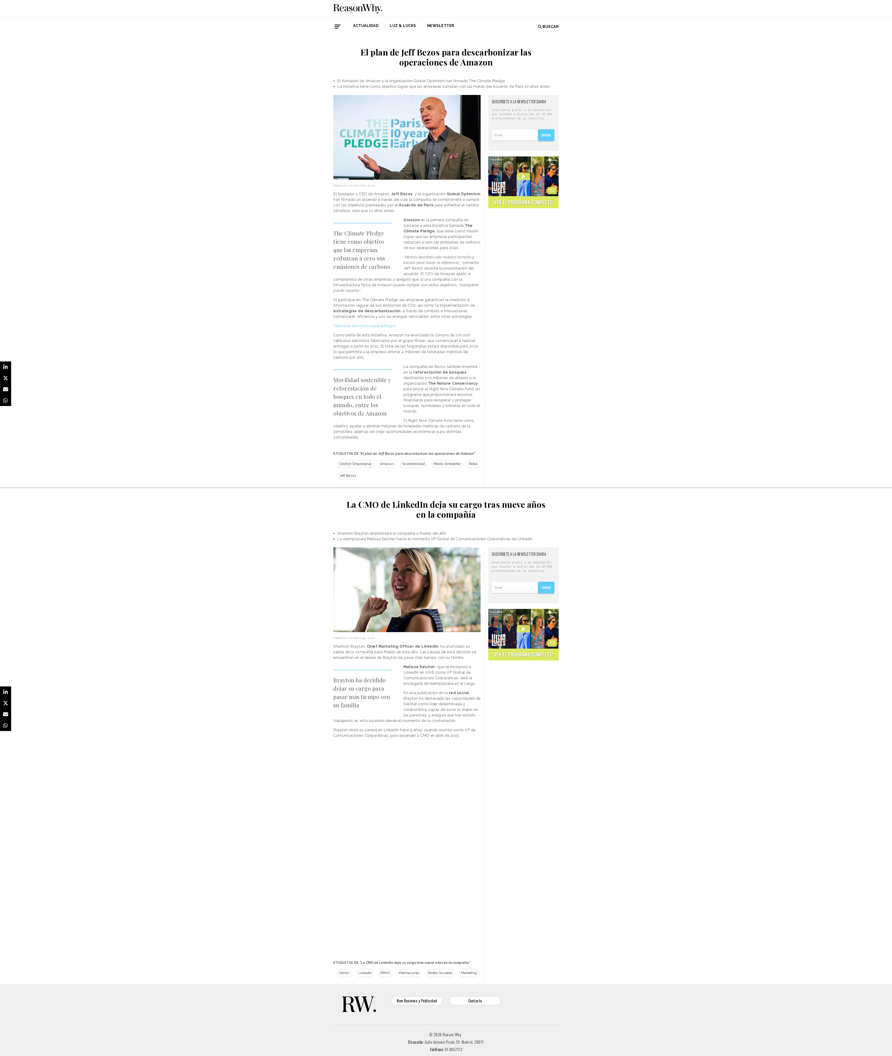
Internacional (409, 973)
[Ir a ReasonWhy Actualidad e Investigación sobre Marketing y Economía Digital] (357, 8)
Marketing (469, 973)
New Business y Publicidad (417, 1001)
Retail (473, 464)
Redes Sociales (440, 973)
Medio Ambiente (447, 464)
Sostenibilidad (413, 464)
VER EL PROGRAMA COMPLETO (523, 202)
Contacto (475, 1001)
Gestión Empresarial (355, 464)
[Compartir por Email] (5, 389)
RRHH (385, 973)
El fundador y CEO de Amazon (361, 194)
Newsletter (440, 25)
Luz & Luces (403, 25)
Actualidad (366, 25)
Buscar (551, 26)
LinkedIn (365, 973)
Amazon (387, 464)
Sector (344, 973)
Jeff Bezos (347, 476)
